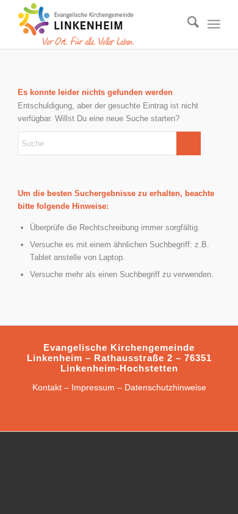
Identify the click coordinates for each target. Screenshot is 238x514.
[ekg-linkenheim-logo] (98, 24)
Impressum (93, 387)
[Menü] (213, 24)
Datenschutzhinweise (165, 387)
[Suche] (187, 24)
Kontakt (47, 387)
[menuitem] (187, 24)
